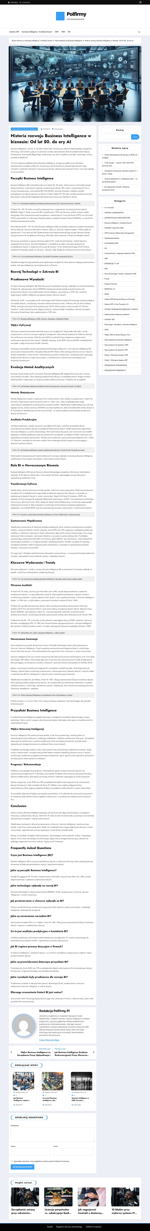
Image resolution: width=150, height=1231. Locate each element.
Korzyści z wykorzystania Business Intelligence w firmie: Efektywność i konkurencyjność (50, 514)
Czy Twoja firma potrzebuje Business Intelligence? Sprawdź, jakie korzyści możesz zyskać (51, 579)
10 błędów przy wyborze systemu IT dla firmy (123, 1211)
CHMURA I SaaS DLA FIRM (113, 228)
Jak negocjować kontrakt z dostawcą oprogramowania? (89, 1211)
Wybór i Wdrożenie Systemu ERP (115, 360)
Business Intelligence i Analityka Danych (37, 31)
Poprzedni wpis (45, 1049)
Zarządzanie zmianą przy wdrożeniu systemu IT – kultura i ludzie (23, 1211)
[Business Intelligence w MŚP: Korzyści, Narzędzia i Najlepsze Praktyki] (81, 1081)
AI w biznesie (109, 207)
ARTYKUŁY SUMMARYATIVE (114, 212)
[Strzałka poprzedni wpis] (11, 1052)
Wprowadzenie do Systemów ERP (116, 350)
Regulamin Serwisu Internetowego (69, 1226)
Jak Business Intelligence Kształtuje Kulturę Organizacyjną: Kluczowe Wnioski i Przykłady (51, 386)
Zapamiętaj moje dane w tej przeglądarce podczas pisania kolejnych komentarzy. (41, 1161)
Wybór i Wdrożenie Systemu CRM (116, 355)
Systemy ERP (14, 31)
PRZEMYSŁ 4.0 (109, 289)
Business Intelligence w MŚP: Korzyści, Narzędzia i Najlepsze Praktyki (45, 319)
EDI (69, 31)
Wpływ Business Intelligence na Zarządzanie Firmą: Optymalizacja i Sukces (46, 695)
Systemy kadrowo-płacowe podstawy (116, 314)
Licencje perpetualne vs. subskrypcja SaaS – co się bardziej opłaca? (58, 1211)
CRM (57, 31)
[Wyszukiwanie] (139, 32)
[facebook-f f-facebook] (140, 2)
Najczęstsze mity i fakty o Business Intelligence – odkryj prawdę (43, 633)
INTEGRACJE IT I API (111, 263)
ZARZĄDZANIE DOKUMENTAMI (115, 365)
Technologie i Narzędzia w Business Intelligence (120, 324)
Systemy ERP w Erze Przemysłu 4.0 (116, 304)
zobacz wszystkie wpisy (49, 1040)
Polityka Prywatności (94, 1226)
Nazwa (13, 1146)
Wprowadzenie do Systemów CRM (116, 345)
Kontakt (50, 1226)
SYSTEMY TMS (109, 319)
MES (106, 268)
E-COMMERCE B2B (111, 243)
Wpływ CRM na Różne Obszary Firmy (117, 335)
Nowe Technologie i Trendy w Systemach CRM (120, 274)
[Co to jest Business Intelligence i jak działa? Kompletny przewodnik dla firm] (52, 1081)
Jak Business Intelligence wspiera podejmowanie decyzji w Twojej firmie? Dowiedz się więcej (53, 450)
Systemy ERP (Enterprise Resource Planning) (119, 299)
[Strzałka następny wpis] (93, 1052)
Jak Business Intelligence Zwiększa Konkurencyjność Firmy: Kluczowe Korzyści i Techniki (50, 203)
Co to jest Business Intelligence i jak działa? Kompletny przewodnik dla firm (47, 256)
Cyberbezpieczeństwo (111, 238)
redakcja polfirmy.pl (54, 1011)
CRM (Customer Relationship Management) (119, 233)
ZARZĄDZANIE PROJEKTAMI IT (115, 370)
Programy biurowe (110, 284)
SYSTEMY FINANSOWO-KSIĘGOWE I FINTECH (121, 309)
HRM (63, 31)
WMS (106, 329)
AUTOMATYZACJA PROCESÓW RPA (117, 218)
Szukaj (120, 130)
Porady (106, 279)
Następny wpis (60, 1049)
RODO (106, 294)
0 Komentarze (58, 129)
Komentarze (15, 1125)
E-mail (55, 1146)
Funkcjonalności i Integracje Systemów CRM (119, 253)
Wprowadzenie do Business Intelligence (24, 129)
